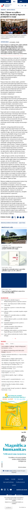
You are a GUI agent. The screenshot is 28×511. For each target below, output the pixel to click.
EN (22, 5)
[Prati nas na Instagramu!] (5, 489)
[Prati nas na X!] (8, 489)
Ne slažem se (22, 507)
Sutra (7, 343)
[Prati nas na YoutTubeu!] (11, 489)
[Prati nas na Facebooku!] (2, 489)
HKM (7, 1)
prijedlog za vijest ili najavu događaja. (15, 471)
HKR (21, 1)
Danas (2, 343)
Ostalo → (12, 343)
